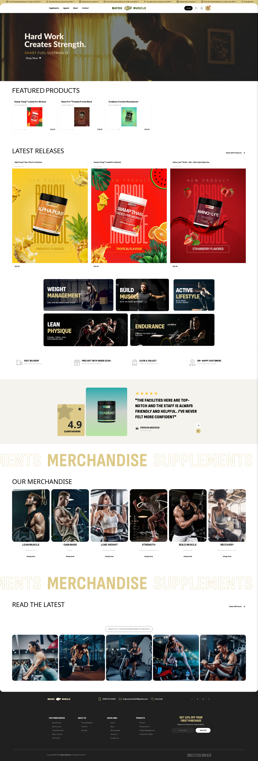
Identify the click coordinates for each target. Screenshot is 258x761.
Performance (144, 726)
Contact (85, 8)
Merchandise (115, 730)
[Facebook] (192, 699)
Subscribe (203, 730)
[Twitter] (197, 699)
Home (112, 723)
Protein (142, 723)
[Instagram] (208, 699)
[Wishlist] (196, 8)
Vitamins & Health (146, 734)
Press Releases (87, 723)
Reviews (84, 730)
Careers (84, 726)
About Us (113, 734)
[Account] (201, 8)
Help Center (56, 723)
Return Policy (57, 734)
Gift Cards (56, 738)
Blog (112, 726)
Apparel (66, 8)
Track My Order (58, 730)
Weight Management (147, 730)
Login (188, 8)
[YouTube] (203, 699)
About (75, 8)
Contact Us (114, 738)
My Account (56, 726)
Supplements (54, 8)
